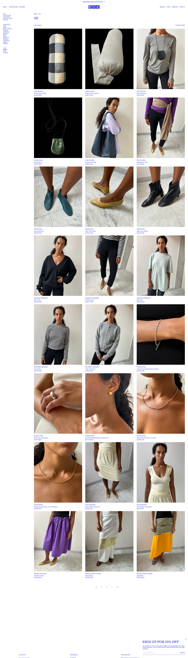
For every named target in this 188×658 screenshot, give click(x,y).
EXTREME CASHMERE (41, 298)
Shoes (5, 35)
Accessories (6, 24)
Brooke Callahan (40, 573)
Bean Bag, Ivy (38, 162)
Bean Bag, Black (141, 93)
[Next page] (122, 587)
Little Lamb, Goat (90, 369)
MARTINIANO (38, 229)
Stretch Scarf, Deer (142, 162)
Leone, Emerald (38, 231)
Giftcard (5, 43)
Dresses (5, 30)
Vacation (5, 52)
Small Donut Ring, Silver (41, 438)
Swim (4, 36)
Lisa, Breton (37, 369)
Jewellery (6, 37)
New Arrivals (7, 15)
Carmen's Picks (7, 18)
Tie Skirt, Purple (39, 576)
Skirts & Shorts (7, 29)
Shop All (5, 20)
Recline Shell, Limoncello (144, 507)
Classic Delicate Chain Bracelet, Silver (148, 369)
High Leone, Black (142, 231)
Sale (4, 14)
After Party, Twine (90, 231)
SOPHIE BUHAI (141, 367)
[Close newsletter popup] (185, 639)
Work (4, 51)
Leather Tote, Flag (90, 162)
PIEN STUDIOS (38, 91)
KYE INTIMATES (90, 505)
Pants (4, 27)
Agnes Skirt (140, 576)
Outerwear (6, 32)
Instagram (74, 655)
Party (4, 48)
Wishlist (175, 7)
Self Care (5, 39)
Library (5, 42)
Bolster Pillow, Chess (40, 93)
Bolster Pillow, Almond (92, 93)
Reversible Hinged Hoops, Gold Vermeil (96, 438)
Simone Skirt (89, 576)
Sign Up (182, 652)
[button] (5, 7)
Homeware (6, 40)
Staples (5, 49)
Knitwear (6, 33)
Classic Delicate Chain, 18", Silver (146, 438)
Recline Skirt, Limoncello (92, 507)
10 (117, 587)
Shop (35, 14)
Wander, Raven (89, 300)
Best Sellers (6, 17)
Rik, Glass (139, 300)
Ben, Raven (37, 300)
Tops (4, 26)
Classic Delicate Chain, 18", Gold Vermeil (46, 507)
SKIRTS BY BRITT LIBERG (93, 573)
